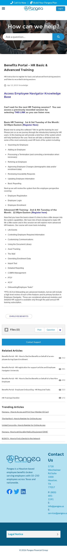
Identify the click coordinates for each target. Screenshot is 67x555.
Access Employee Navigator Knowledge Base (32, 95)
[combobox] (27, 36)
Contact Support (33, 342)
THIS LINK (19, 112)
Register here (39, 212)
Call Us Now (20, 2)
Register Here (30, 125)
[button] (39, 329)
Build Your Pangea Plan (45, 2)
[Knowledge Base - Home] (33, 8)
